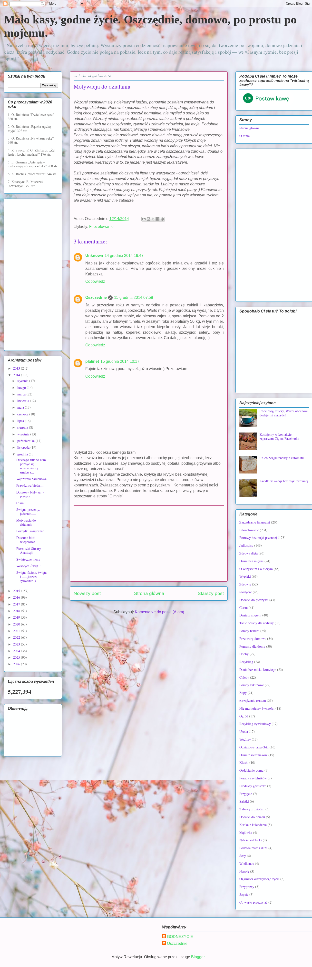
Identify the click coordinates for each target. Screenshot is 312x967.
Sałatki (244, 801)
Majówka (245, 832)
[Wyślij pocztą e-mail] (143, 219)
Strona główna (149, 593)
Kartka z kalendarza (253, 824)
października (26, 440)
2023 (17, 644)
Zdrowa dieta (248, 553)
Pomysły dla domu (252, 646)
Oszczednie (96, 297)
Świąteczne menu (28, 559)
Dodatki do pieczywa (253, 599)
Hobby (244, 654)
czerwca (23, 414)
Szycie (243, 894)
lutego (22, 387)
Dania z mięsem (250, 615)
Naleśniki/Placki (250, 840)
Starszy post (211, 593)
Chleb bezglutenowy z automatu (282, 457)
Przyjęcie (245, 793)
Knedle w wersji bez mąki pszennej (284, 481)
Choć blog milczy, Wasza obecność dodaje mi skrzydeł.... (284, 413)
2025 (17, 657)
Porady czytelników (253, 778)
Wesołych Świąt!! (28, 566)
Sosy (242, 855)
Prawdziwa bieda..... (30, 485)
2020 (17, 624)
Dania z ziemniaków (253, 755)
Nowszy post (87, 593)
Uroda (243, 731)
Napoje (244, 871)
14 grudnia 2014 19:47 (124, 255)
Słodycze (245, 592)
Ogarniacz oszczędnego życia (259, 878)
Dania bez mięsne (251, 561)
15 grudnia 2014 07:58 (133, 297)
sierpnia (23, 427)
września (23, 434)
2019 (17, 617)
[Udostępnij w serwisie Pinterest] (162, 219)
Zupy (243, 692)
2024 (17, 650)
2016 (17, 597)
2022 (17, 637)
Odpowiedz (95, 281)
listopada (23, 447)
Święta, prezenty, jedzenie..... (28, 511)
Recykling (246, 661)
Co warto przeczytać (253, 902)
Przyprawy (246, 886)
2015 (17, 590)
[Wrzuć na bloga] (148, 219)
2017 (17, 604)
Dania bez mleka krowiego (257, 669)
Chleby (244, 677)
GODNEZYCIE (180, 937)
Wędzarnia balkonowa (31, 478)
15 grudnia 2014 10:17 (119, 361)
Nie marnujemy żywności (256, 708)
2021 (17, 630)
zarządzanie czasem (252, 700)
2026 (17, 664)
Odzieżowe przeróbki (254, 747)
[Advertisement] (149, 543)
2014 (17, 375)
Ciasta (243, 607)
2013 (17, 368)
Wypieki (245, 576)
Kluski (243, 762)
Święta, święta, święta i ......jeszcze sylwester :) (31, 576)
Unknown (94, 255)
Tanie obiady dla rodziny (256, 623)
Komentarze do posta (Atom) (159, 612)
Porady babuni (249, 630)
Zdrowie (245, 584)
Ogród (243, 716)
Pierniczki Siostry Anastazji (28, 550)
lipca (21, 420)
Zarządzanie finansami (254, 522)
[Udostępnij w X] (153, 219)
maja (21, 407)
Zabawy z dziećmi (251, 809)
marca (22, 394)
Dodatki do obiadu (252, 817)
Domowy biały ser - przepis (30, 494)
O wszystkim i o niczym (256, 568)
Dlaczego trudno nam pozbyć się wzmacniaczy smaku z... (31, 465)
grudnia (23, 454)
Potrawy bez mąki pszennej (258, 537)
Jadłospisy (246, 545)
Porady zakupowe (251, 685)
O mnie (244, 135)
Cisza (20, 503)
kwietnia (23, 400)
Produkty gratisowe (252, 786)
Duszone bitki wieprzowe (25, 539)
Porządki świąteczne (30, 531)
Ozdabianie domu (251, 770)
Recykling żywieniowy (255, 723)
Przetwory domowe (252, 638)
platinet (92, 361)
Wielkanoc (246, 863)
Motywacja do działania (26, 522)
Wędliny (245, 739)
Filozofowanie (101, 226)
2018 (17, 610)
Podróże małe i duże (253, 848)
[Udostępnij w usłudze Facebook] (157, 219)
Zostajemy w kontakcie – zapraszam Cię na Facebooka (279, 436)
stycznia (23, 380)
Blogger (198, 957)
